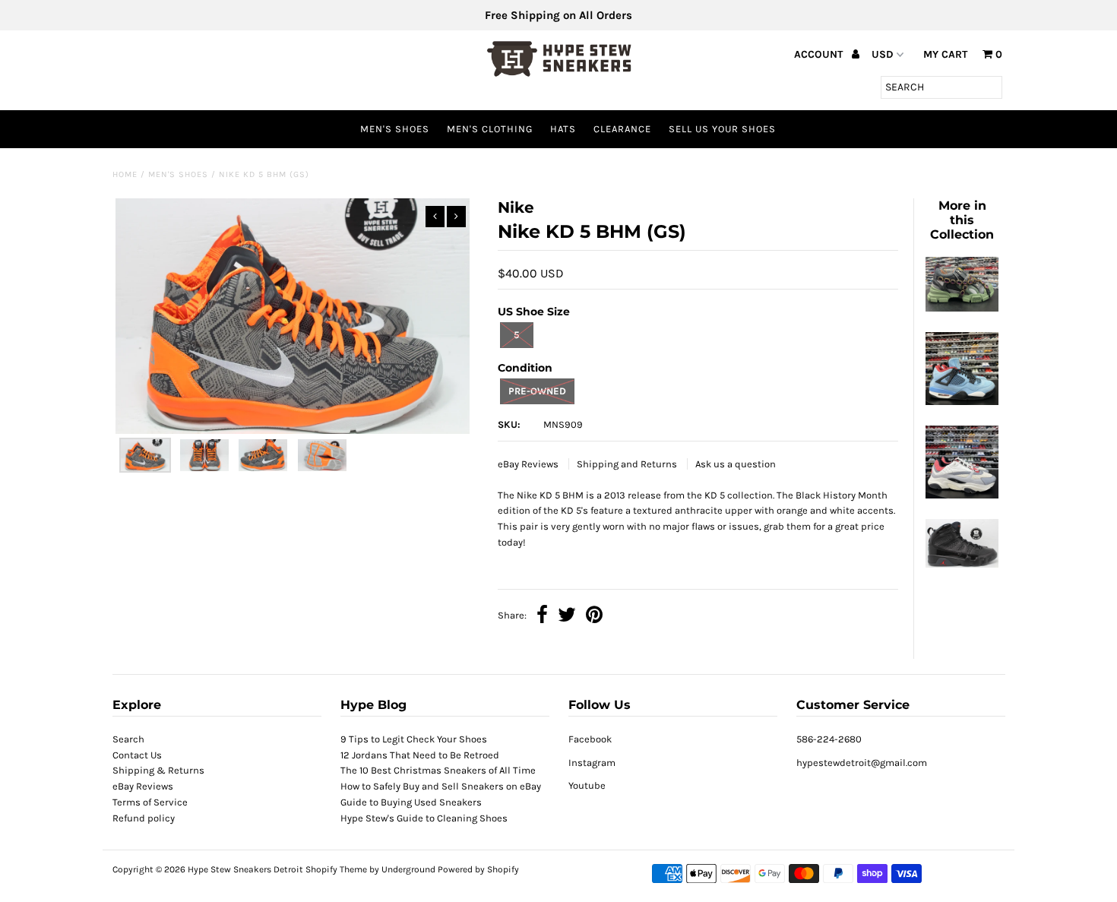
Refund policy (143, 818)
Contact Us (137, 755)
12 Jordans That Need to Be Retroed (419, 755)
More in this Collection (962, 220)
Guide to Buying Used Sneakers (411, 802)
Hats (563, 129)
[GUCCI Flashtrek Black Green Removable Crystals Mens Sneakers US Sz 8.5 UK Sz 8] (962, 308)
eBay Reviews (529, 464)
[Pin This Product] (594, 616)
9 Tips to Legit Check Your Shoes (413, 739)
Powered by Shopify (478, 869)
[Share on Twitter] (567, 616)
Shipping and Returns (628, 464)
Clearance (622, 129)
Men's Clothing (490, 129)
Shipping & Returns (158, 770)
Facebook (590, 739)
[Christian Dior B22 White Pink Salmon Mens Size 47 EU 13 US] (962, 495)
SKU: (509, 424)
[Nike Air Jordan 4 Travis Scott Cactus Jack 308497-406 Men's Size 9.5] (962, 401)
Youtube (587, 785)
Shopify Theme (336, 869)
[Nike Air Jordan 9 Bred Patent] (962, 564)
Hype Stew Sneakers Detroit (245, 869)
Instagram (591, 762)
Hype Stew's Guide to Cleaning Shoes (424, 818)
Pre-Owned (537, 391)
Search (128, 739)
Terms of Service (150, 802)
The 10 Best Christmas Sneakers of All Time (438, 770)
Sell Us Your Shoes (722, 129)
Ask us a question (735, 464)
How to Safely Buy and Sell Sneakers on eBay (440, 786)
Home (125, 174)
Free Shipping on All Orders (558, 15)
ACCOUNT (820, 54)
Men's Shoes (394, 129)
